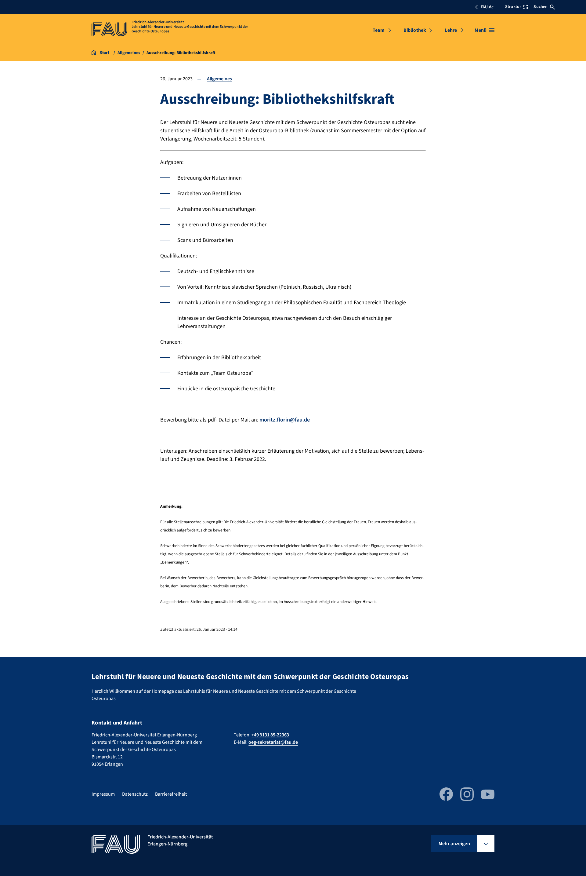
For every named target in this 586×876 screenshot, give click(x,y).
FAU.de (487, 7)
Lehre (451, 30)
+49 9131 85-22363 (270, 735)
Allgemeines (219, 78)
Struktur (513, 7)
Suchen (541, 7)
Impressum (103, 794)
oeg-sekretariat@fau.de (273, 742)
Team (379, 30)
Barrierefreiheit (171, 794)
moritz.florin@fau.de (284, 420)
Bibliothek (414, 30)
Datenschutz (135, 794)
